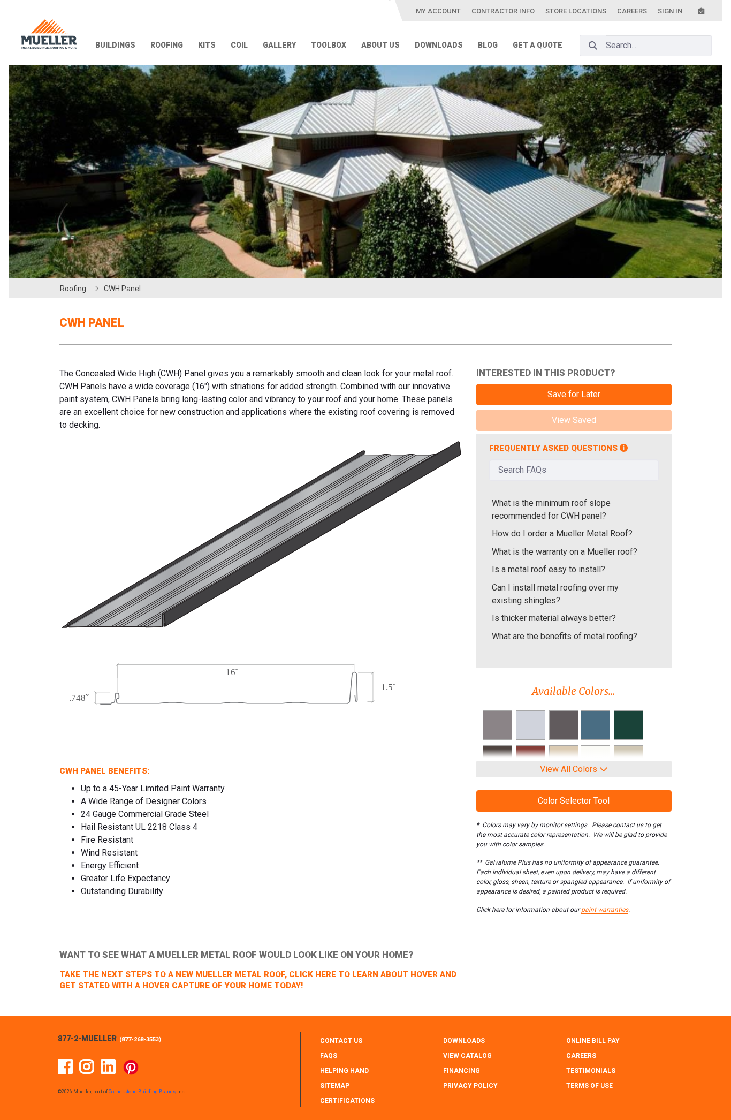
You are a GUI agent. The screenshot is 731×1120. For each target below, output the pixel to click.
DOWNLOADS (464, 1041)
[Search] (592, 45)
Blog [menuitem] (488, 45)
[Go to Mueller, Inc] (49, 36)
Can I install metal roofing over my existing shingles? (555, 594)
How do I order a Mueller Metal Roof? (562, 533)
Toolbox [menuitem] (328, 45)
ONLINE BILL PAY (593, 1041)
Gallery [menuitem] (279, 45)
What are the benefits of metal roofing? (564, 636)
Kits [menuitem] (207, 45)
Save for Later (573, 394)
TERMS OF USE (589, 1085)
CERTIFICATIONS (347, 1100)
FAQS (328, 1056)
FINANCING (461, 1070)
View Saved (574, 420)
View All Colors (569, 769)
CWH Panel (122, 288)
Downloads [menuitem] (439, 45)
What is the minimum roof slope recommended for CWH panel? (551, 509)
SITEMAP (334, 1085)
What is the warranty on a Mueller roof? (564, 552)
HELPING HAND (344, 1070)
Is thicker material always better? (554, 618)
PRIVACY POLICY (470, 1085)
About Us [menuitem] (380, 45)
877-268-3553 (140, 1039)
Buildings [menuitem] (115, 45)
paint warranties (604, 909)
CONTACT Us (341, 1041)
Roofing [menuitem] (166, 45)
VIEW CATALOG (467, 1056)
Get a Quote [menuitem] (537, 45)
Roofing (73, 288)
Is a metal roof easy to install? (548, 569)
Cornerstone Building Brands (142, 1091)
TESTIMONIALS (590, 1070)
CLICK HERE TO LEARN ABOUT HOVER (363, 974)
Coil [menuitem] (239, 45)
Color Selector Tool (574, 801)
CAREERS (581, 1056)
